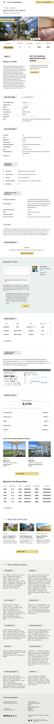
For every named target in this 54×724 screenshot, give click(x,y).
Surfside (33, 671)
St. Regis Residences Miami (38, 592)
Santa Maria (35, 579)
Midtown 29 (13, 655)
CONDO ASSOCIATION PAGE (33, 706)
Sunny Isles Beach (11, 671)
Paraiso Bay (10, 580)
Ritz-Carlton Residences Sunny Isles (14, 684)
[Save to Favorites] (23, 455)
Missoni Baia (19, 583)
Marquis (36, 631)
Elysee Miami (18, 582)
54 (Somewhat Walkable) (29, 116)
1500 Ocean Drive (13, 609)
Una (40, 583)
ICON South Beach (10, 614)
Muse (9, 678)
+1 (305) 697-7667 (6, 708)
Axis (29, 574)
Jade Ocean (18, 677)
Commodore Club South (11, 634)
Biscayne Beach (11, 579)
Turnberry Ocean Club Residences (17, 687)
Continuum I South (7, 604)
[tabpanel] (27, 332)
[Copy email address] (45, 274)
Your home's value (32, 701)
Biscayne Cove (26, 105)
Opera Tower (14, 574)
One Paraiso (16, 580)
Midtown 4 (11, 650)
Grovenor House (35, 659)
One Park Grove (31, 650)
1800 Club (8, 574)
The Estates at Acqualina (14, 680)
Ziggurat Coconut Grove (37, 663)
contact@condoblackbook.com (9, 709)
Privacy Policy (6, 290)
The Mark (33, 574)
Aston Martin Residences (39, 635)
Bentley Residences (7, 676)
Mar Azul (10, 635)
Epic (32, 631)
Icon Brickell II (37, 577)
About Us (30, 704)
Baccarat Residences (37, 589)
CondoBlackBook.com (7, 228)
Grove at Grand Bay (41, 652)
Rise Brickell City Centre (40, 582)
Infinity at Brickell (40, 574)
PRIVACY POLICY (31, 710)
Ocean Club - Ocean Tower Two (13, 637)
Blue (7, 586)
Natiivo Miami (34, 634)
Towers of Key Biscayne (15, 638)
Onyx (10, 588)
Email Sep (42, 274)
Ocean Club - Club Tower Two (13, 632)
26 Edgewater (11, 582)
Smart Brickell (35, 583)
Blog (29, 705)
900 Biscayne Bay (41, 629)
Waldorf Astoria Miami (39, 632)
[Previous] (2, 29)
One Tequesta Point (40, 606)
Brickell (33, 570)
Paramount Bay (11, 576)
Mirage (36, 677)
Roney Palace (10, 616)
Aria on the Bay (15, 577)
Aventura (30, 102)
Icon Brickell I (40, 591)
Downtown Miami (35, 625)
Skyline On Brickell (42, 579)
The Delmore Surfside (41, 683)
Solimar (41, 678)
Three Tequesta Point (41, 604)
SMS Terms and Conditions (19, 301)
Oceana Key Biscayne (8, 629)
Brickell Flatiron (36, 588)
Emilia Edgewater (11, 583)
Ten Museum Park (32, 629)
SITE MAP (30, 709)
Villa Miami (15, 588)
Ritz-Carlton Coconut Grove (38, 661)
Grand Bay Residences (12, 631)
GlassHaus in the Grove (37, 658)
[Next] (52, 29)
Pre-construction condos (34, 703)
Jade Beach (12, 677)
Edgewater (8, 570)
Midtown (7, 646)
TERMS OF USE (31, 708)
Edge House (13, 586)
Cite (4, 574)
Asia (34, 604)
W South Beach (11, 610)
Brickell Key (34, 600)
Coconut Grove (35, 646)
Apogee (10, 607)
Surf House (41, 680)
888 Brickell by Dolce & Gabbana (39, 586)
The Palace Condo (39, 580)
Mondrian (15, 607)
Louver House (10, 613)
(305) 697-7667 (43, 272)
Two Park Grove (40, 650)
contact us (47, 363)
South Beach (9, 600)
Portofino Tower (10, 606)
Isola (41, 609)
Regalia (8, 683)
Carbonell (30, 604)
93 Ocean (34, 684)
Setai (6, 609)
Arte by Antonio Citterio (33, 676)
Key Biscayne (9, 625)
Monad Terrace (18, 613)
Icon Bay (9, 577)
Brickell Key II (34, 607)
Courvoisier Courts (35, 609)
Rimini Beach (35, 678)
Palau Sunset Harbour (12, 611)
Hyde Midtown (18, 650)
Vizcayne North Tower (36, 640)
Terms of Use (24, 289)
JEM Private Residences (39, 638)
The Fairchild (38, 655)
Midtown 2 (5, 650)
